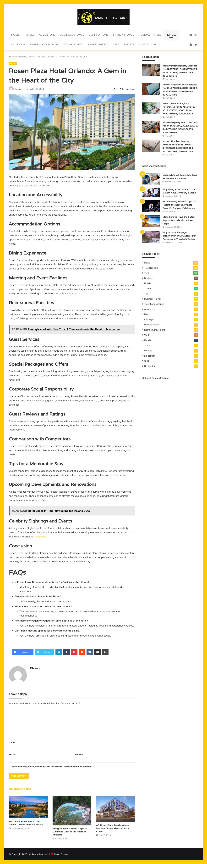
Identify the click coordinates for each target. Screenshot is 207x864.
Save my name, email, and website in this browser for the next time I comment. (52, 766)
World (147, 335)
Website (79, 754)
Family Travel (123, 34)
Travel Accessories (44, 44)
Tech (146, 273)
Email (12, 754)
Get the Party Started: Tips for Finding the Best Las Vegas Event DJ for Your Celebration (179, 205)
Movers (148, 350)
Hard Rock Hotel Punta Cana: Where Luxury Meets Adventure (26, 823)
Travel (29, 34)
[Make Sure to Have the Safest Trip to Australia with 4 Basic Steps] (151, 221)
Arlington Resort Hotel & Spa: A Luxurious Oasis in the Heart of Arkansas (70, 831)
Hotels (171, 34)
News (147, 262)
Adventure (47, 34)
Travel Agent (73, 44)
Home (15, 34)
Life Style (149, 319)
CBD (146, 361)
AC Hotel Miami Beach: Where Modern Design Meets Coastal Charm (112, 828)
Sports (129, 44)
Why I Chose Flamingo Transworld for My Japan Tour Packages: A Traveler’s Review (179, 236)
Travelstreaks (151, 268)
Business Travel (72, 34)
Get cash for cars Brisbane (155, 378)
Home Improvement (154, 329)
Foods (147, 340)
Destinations (98, 34)
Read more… (42, 536)
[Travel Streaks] (103, 17)
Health (147, 314)
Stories (148, 345)
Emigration (149, 355)
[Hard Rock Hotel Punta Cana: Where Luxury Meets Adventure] (28, 807)
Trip (116, 44)
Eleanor (35, 668)
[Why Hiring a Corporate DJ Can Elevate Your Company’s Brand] (151, 192)
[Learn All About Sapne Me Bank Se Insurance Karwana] (151, 179)
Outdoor (18, 44)
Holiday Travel (149, 34)
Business (148, 278)
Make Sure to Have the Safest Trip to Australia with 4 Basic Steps (179, 220)
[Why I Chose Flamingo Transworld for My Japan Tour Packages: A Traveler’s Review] (151, 237)
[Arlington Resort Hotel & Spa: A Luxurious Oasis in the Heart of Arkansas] (72, 810)
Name (13, 742)
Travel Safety (98, 44)
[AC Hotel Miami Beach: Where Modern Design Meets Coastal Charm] (115, 809)
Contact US (148, 44)
